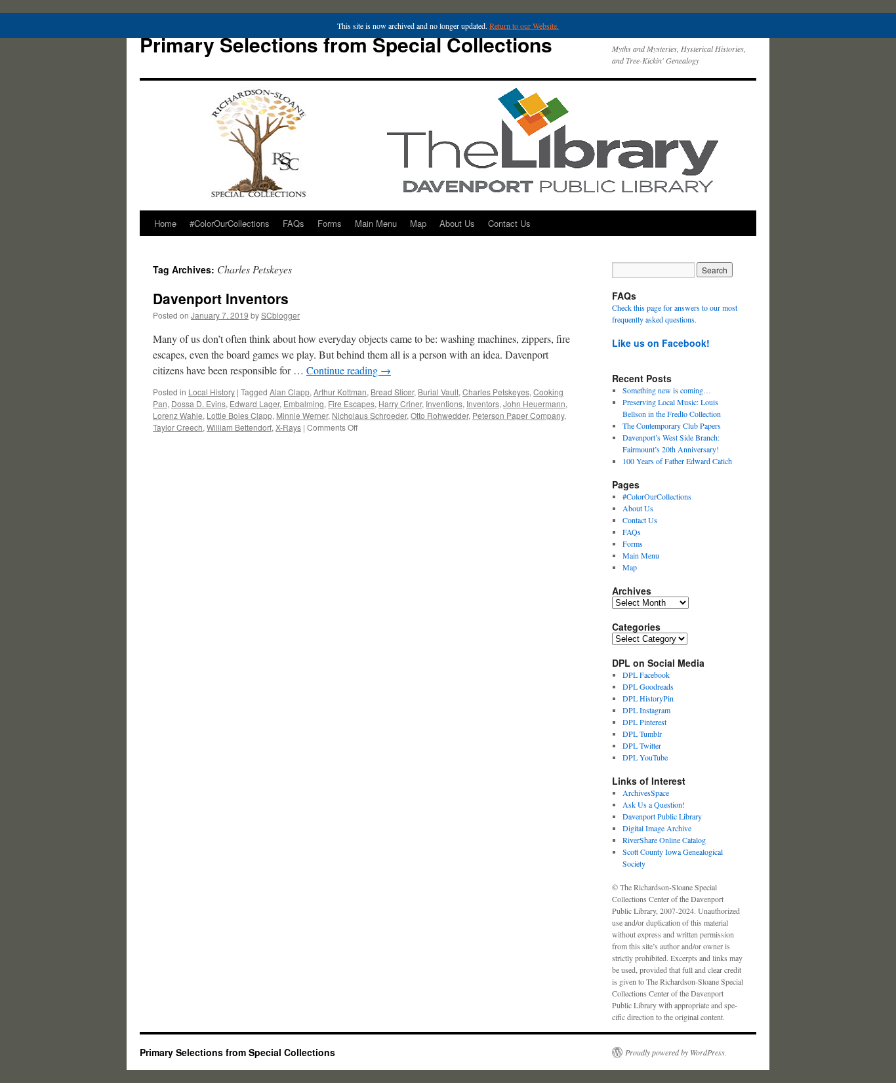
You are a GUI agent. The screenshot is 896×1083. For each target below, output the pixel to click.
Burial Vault (438, 391)
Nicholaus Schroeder (369, 415)
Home (165, 223)
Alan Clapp (290, 391)
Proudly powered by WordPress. (676, 1052)
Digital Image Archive (656, 828)
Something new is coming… (666, 390)
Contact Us (509, 223)
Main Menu (376, 223)
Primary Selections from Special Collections (346, 44)
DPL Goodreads (648, 686)
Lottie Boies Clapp (239, 415)
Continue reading (348, 370)
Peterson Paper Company (518, 415)
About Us (457, 223)
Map (418, 223)
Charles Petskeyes (495, 391)
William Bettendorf (239, 427)
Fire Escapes (351, 403)
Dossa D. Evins (198, 403)
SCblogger (280, 315)
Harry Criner (400, 403)
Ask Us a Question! (653, 804)
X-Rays (288, 427)
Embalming (303, 403)
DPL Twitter (641, 745)
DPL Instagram (646, 710)
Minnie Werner (302, 415)
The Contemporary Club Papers (671, 425)
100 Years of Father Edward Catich (677, 461)
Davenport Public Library (662, 816)
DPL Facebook (646, 674)
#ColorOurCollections (230, 223)
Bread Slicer (392, 391)
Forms (329, 223)
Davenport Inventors (221, 298)
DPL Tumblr (642, 733)
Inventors (482, 403)
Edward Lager (254, 403)
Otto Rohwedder (439, 415)
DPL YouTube (645, 757)
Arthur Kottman (340, 391)
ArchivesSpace (645, 792)
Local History (211, 391)
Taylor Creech (178, 427)
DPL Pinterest (644, 722)
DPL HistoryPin (648, 698)
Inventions (444, 403)
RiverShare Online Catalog (664, 840)
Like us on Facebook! (661, 342)
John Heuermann (534, 403)
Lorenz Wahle (178, 415)
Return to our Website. (524, 25)
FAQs (293, 223)
